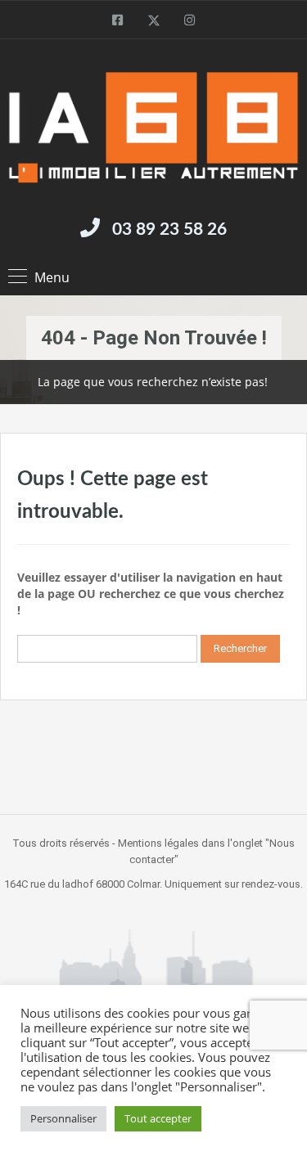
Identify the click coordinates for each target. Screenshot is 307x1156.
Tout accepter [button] (158, 1118)
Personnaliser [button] (63, 1118)
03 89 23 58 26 (169, 229)
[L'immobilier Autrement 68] (153, 127)
